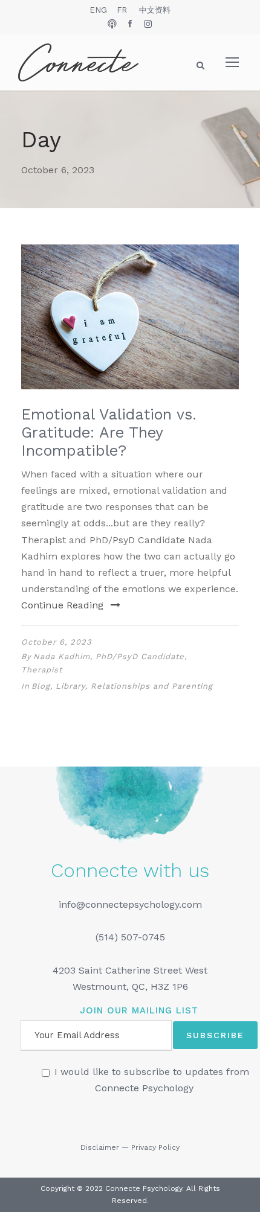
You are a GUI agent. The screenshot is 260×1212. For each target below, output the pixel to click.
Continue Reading (62, 605)
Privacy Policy (155, 1147)
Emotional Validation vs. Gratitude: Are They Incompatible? (109, 432)
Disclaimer (99, 1147)
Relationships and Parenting (152, 686)
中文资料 (155, 9)
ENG (98, 9)
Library (70, 686)
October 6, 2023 (56, 641)
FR (122, 9)
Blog (40, 686)
